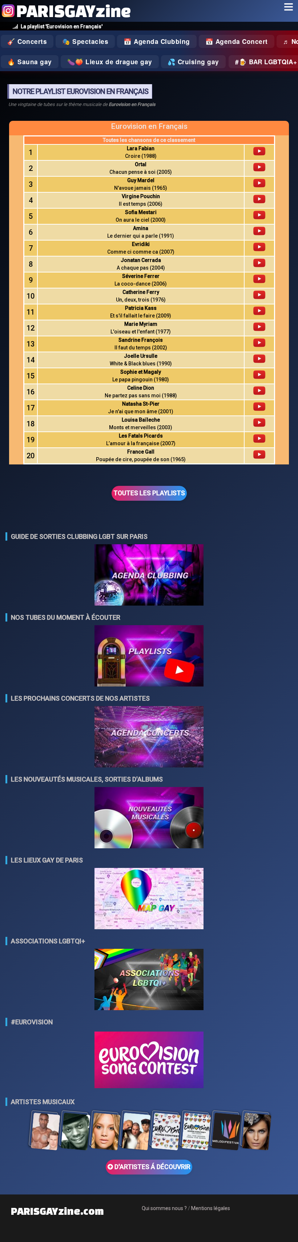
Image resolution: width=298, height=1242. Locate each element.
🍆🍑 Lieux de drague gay (109, 61)
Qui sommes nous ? (164, 1208)
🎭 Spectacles (85, 41)
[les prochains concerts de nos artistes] (149, 737)
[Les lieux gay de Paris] (149, 899)
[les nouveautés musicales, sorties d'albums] (149, 818)
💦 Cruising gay (193, 61)
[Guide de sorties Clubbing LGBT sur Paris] (149, 575)
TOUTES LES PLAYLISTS (149, 493)
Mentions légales (210, 1208)
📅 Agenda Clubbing (157, 41)
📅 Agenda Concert (236, 41)
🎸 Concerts (27, 41)
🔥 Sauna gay (29, 61)
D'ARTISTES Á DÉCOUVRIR (151, 1167)
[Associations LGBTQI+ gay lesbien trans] (149, 980)
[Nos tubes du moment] (149, 656)
